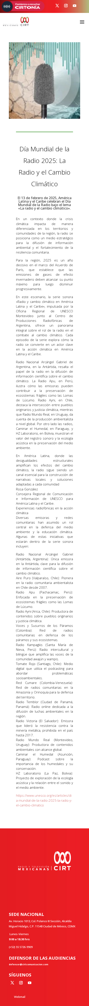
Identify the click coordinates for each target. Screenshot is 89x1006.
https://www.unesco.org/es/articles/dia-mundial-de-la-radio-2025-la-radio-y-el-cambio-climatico (44, 800)
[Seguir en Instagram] (65, 5)
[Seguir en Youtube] (74, 5)
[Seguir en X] (57, 5)
